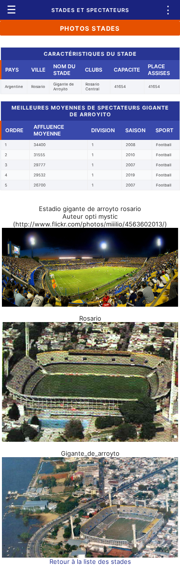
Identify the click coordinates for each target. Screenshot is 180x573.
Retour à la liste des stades (90, 561)
